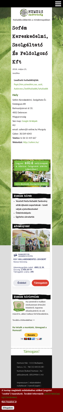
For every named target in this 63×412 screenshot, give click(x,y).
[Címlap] (31, 16)
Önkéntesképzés (23, 213)
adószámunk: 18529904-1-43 (30, 375)
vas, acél (38, 84)
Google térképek (29, 121)
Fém (21, 84)
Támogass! (31, 352)
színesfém (28, 84)
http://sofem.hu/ (31, 142)
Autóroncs (18, 89)
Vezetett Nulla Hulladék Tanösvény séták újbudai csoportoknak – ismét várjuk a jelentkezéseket (32, 205)
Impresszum (22, 383)
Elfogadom (8, 408)
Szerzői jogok (34, 386)
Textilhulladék (30, 89)
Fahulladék (43, 89)
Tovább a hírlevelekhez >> (23, 320)
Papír (16, 84)
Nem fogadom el (9, 402)
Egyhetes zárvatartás (25, 217)
